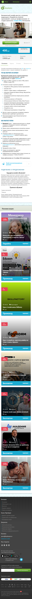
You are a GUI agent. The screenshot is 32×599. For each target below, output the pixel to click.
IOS (23, 68)
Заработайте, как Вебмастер (9, 517)
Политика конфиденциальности (10, 531)
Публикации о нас (6, 504)
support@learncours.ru (8, 135)
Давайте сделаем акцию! (8, 515)
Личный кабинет (30, 2)
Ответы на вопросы (7, 510)
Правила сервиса (6, 508)
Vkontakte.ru (4, 545)
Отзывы (18, 63)
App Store (5, 556)
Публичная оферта (7, 529)
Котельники (16, 2)
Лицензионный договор (8, 527)
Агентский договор (7, 525)
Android (28, 68)
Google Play (15, 556)
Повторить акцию (11, 43)
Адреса (12, 63)
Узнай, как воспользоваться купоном (14, 164)
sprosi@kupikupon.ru (6, 536)
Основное (4, 63)
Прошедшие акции (7, 519)
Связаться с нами (5, 538)
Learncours (18, 78)
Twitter (7, 545)
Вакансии (4, 506)
